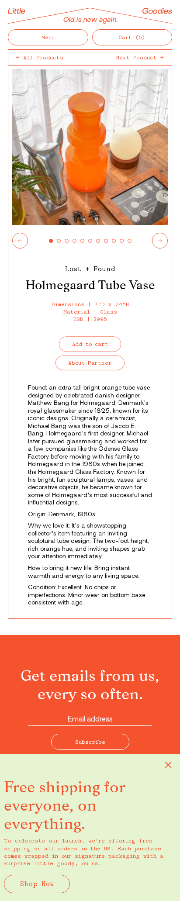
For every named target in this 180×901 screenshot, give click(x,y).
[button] (132, 37)
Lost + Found (90, 268)
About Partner (89, 363)
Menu (48, 37)
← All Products (39, 57)
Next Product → (140, 57)
